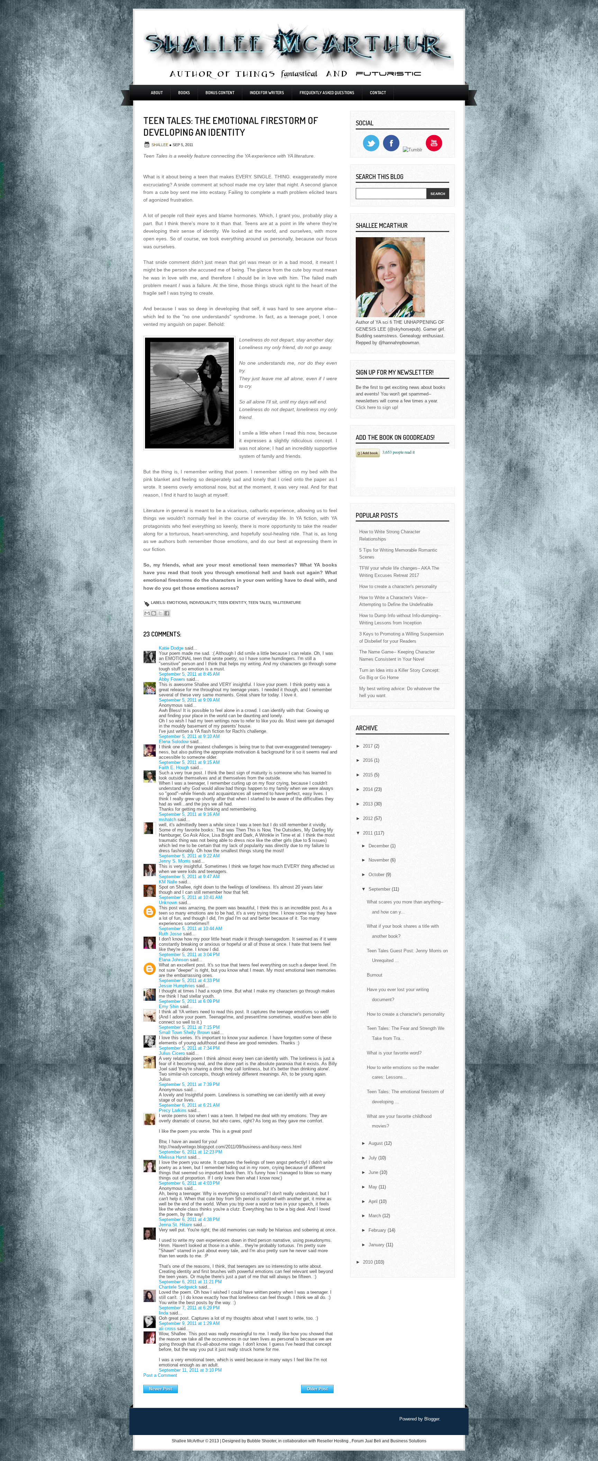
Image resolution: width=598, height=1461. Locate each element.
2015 (368, 774)
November (379, 860)
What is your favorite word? (394, 1052)
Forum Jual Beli (367, 1440)
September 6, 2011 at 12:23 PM (190, 1152)
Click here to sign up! (377, 407)
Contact (378, 92)
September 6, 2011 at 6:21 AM (189, 1105)
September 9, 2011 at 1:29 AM (189, 1323)
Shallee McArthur (188, 1440)
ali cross (167, 1328)
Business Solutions (408, 1440)
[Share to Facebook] (166, 613)
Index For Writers (267, 92)
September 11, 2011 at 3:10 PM (190, 1370)
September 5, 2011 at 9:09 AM (189, 700)
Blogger (431, 1419)
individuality (202, 602)
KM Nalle (168, 881)
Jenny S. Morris (175, 861)
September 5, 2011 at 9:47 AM (189, 876)
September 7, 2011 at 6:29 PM (189, 1307)
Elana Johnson (174, 959)
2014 (368, 789)
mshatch (167, 819)
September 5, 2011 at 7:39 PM (189, 1084)
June (374, 1172)
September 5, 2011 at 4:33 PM (189, 980)
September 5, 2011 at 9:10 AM (189, 736)
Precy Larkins (173, 1110)
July (373, 1157)
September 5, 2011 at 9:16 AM (189, 814)
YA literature (287, 602)
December (379, 845)
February (378, 1230)
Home (239, 1387)
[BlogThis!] (153, 613)
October (377, 874)
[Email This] (147, 613)
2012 (368, 818)
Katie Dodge (171, 648)
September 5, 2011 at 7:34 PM (189, 1048)
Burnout (374, 975)
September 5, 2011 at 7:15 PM (189, 1027)
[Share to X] (160, 613)
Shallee (160, 145)
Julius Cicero (172, 1053)
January (377, 1244)
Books (184, 92)
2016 (368, 760)
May (374, 1187)
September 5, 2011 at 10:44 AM (190, 928)
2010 (368, 1262)
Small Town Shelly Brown (184, 1032)
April (374, 1201)
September (380, 889)
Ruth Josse (170, 933)
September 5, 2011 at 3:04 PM (189, 954)
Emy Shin (169, 1006)
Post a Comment (160, 1375)
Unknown (168, 902)
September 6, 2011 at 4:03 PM (189, 1183)
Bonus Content (220, 92)
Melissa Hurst (173, 1157)
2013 (368, 804)
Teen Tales (259, 602)
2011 (368, 833)
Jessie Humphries (177, 985)
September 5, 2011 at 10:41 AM (190, 897)
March (375, 1215)
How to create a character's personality (398, 586)
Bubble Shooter (261, 1440)
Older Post (317, 1389)
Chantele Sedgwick (178, 1287)
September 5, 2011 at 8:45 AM (189, 674)
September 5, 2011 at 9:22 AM (189, 855)
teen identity (232, 602)
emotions (177, 602)
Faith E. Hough (174, 767)
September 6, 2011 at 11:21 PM (190, 1281)
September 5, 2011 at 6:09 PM (189, 1001)
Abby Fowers (172, 679)
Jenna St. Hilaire (175, 1224)
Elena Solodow (174, 741)
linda (163, 1313)
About (157, 92)
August (376, 1143)
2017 (368, 746)
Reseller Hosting (332, 1440)
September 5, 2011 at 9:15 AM (189, 762)
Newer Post (160, 1389)
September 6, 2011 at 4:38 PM (189, 1219)
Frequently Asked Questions (327, 92)
